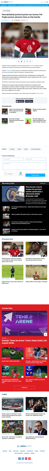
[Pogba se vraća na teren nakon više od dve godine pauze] (12, 272)
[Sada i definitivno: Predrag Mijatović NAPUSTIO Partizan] (36, 427)
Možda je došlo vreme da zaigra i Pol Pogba (36, 281)
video (10, 451)
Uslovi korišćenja (19, 453)
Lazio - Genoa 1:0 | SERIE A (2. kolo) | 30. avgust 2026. (35, 380)
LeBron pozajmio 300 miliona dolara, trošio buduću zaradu (26, 214)
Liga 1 (3, 255)
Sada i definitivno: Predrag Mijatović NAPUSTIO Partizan (35, 437)
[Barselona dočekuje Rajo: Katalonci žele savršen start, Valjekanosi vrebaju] (36, 404)
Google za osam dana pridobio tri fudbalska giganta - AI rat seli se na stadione (28, 230)
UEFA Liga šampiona (35, 149)
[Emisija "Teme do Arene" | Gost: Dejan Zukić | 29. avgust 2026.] (24, 323)
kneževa (9, 70)
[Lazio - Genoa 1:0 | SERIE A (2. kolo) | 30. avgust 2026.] (36, 372)
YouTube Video (7, 308)
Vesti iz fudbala (6, 10)
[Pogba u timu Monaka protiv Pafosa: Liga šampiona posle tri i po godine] (5, 111)
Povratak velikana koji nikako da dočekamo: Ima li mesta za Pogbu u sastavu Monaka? (39, 120)
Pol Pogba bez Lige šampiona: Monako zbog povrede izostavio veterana (35, 259)
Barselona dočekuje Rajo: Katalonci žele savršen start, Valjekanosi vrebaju (35, 414)
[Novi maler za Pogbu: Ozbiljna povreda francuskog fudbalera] (5, 121)
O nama (36, 451)
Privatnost (42, 451)
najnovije (5, 451)
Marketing (26, 453)
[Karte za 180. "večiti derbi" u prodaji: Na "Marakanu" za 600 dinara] (12, 427)
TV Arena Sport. (40, 93)
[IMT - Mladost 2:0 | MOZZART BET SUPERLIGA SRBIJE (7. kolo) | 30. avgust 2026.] (12, 372)
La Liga (27, 411)
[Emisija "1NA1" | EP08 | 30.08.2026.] (12, 353)
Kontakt (32, 453)
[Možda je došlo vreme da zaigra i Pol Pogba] (36, 272)
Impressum (22, 451)
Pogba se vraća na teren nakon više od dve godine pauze (12, 282)
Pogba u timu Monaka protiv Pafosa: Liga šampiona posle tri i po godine (16, 111)
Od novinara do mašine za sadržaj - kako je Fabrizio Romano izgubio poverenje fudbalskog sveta (26, 222)
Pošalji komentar (35, 175)
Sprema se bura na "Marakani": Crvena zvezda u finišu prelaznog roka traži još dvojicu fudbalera (11, 415)
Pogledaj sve (42, 183)
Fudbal (19, 149)
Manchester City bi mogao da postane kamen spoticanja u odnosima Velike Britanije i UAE (34, 191)
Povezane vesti (6, 106)
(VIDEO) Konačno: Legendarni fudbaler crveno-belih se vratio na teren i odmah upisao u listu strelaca (12, 260)
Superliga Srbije (6, 434)
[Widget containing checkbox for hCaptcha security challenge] (13, 173)
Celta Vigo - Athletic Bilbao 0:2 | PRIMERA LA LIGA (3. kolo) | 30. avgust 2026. (36, 361)
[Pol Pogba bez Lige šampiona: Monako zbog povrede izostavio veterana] (36, 249)
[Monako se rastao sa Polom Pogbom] (28, 111)
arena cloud (15, 451)
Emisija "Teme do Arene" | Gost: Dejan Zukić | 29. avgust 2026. (24, 341)
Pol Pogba (32, 65)
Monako (26, 149)
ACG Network (30, 451)
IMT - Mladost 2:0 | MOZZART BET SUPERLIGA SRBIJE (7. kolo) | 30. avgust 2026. (12, 381)
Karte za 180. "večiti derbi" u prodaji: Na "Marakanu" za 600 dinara (12, 437)
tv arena (19, 462)
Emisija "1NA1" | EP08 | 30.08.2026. (10, 361)
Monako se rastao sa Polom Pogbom (39, 110)
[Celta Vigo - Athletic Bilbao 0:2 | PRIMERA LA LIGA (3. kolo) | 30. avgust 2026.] (36, 353)
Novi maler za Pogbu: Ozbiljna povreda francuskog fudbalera (16, 120)
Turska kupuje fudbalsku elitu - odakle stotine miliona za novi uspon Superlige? (28, 207)
